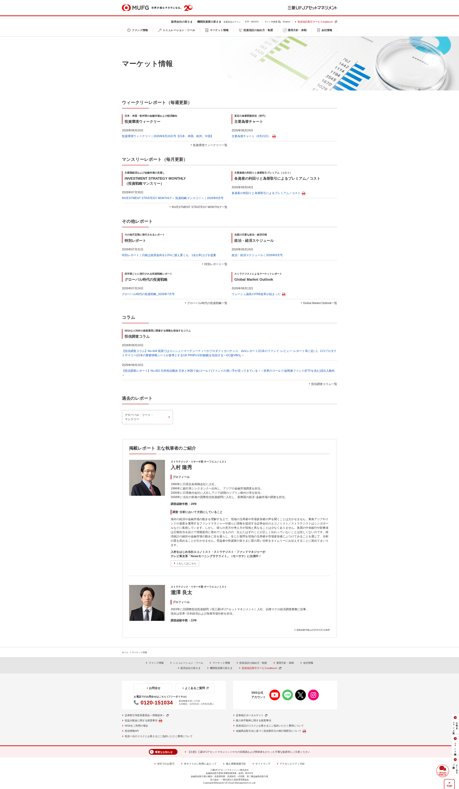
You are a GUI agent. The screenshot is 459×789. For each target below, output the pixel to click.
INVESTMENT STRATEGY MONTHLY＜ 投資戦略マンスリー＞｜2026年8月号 (173, 198)
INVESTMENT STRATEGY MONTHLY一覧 (199, 207)
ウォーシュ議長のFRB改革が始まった (256, 294)
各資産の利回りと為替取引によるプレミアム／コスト (266, 193)
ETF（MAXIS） (252, 21)
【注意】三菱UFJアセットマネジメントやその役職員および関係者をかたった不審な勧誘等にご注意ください (249, 751)
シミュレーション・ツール (188, 662)
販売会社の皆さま (191, 668)
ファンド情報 (156, 662)
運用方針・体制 (285, 662)
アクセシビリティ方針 (292, 763)
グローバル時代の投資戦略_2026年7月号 (148, 294)
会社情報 (308, 662)
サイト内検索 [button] (271, 21)
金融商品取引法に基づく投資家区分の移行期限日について (268, 730)
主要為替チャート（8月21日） (251, 136)
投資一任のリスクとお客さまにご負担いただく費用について (159, 736)
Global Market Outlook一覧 (320, 303)
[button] (442, 771)
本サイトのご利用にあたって (200, 763)
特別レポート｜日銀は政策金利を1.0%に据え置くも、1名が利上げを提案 (169, 255)
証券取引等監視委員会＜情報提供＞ (145, 715)
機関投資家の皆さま (221, 668)
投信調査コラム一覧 (324, 384)
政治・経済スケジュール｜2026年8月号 (257, 255)
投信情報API (132, 730)
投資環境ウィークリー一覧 (210, 145)
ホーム (125, 652)
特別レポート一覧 (215, 264)
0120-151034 (157, 703)
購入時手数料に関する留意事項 (253, 720)
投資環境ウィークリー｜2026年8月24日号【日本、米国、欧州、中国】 (168, 136)
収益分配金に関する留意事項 (141, 720)
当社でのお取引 (166, 763)
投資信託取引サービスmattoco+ (315, 21)
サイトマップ (262, 763)
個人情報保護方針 (236, 763)
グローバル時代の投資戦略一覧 (207, 303)
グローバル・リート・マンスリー (139, 417)
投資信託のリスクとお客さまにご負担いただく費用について (270, 725)
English (286, 21)
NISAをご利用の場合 (136, 725)
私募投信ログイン (232, 22)
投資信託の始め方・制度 (253, 662)
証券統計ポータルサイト (250, 715)
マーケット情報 (139, 652)
